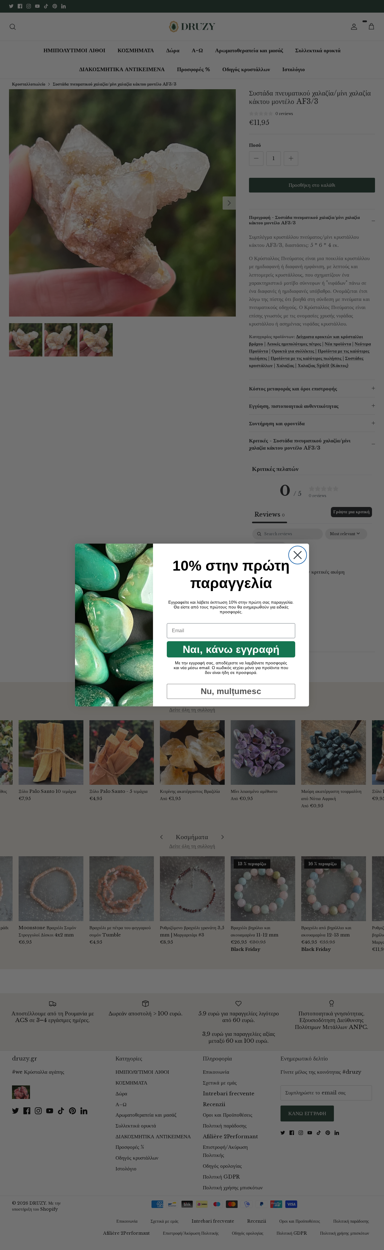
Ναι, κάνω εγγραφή (231, 649)
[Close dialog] (298, 555)
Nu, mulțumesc (231, 691)
